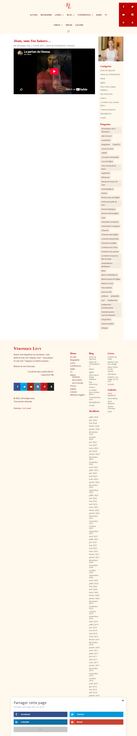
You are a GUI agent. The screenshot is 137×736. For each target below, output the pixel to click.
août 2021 (93, 536)
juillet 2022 (93, 495)
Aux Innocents (106, 94)
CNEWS (104, 153)
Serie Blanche (111, 402)
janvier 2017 (94, 665)
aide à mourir (106, 136)
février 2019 (94, 639)
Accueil (34, 15)
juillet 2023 (93, 470)
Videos (73, 375)
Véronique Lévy (23, 45)
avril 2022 (93, 504)
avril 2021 (93, 548)
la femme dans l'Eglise (109, 234)
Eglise (102, 82)
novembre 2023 (93, 463)
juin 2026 (93, 420)
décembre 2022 (93, 486)
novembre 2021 (93, 522)
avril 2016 (93, 692)
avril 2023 (93, 476)
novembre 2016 (93, 674)
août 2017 (93, 650)
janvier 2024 (94, 454)
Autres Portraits (111, 407)
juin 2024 (93, 451)
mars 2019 (93, 636)
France (103, 98)
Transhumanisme (107, 109)
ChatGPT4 (116, 144)
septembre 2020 (93, 576)
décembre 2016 (93, 669)
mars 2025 (93, 448)
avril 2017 (93, 659)
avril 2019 (93, 633)
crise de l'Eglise (107, 161)
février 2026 (94, 426)
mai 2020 (93, 586)
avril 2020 (93, 589)
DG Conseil (27, 408)
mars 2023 (93, 479)
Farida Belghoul (107, 189)
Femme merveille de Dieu (109, 203)
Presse (69, 25)
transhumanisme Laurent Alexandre (108, 313)
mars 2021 (93, 551)
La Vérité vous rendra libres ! (94, 392)
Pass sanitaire (106, 288)
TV (106, 15)
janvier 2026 (94, 429)
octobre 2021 (92, 527)
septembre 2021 (93, 532)
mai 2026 (93, 423)
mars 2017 (93, 662)
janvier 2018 (94, 647)
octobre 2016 (92, 679)
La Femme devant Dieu (110, 239)
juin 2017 (93, 656)
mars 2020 (93, 592)
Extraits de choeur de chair (109, 183)
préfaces (104, 296)
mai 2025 (93, 445)
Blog (69, 15)
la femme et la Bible (108, 243)
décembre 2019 (93, 602)
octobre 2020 (92, 571)
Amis (110, 411)
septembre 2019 (93, 617)
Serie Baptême (112, 394)
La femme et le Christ (109, 247)
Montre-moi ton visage (113, 363)
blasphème (105, 144)
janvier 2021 (94, 557)
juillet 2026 (93, 417)
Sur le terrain (77, 383)
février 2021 (94, 554)
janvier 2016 (94, 695)
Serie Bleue (112, 398)
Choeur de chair (112, 358)
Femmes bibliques (108, 209)
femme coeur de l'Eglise (110, 197)
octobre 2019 (92, 612)
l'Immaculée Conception (110, 226)
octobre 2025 (92, 438)
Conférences (84, 15)
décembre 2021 (93, 517)
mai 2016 (93, 689)
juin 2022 (93, 498)
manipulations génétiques (106, 265)
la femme (105, 230)
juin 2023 (93, 473)
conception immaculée (110, 157)
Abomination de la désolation (108, 130)
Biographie (46, 15)
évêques (104, 328)
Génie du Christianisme (56, 45)
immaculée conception (110, 222)
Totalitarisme (112, 300)
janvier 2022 (94, 513)
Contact (73, 392)
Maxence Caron (107, 283)
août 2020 (93, 580)
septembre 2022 (93, 491)
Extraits (111, 384)
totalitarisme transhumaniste (107, 306)
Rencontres (77, 380)
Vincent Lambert (107, 324)
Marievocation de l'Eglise (110, 279)
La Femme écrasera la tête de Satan (109, 257)
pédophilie (115, 296)
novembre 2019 (93, 607)
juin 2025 (93, 442)
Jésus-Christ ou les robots (113, 369)
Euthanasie (105, 177)
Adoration (112, 374)
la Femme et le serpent (110, 252)
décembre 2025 (93, 433)
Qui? (103, 300)
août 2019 (93, 621)
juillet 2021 (93, 539)
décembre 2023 (93, 458)
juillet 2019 (93, 624)
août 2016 (93, 683)
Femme (104, 193)
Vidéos (57, 25)
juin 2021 (93, 542)
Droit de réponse (107, 70)
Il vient (103, 117)
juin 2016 (93, 686)
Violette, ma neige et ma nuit (113, 379)
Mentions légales (77, 395)
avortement (105, 140)
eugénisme (105, 173)
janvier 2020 (94, 598)
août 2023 (93, 467)
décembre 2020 (93, 561)
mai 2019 (93, 630)
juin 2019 (93, 627)
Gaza (103, 218)
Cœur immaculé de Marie (108, 167)
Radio (99, 15)
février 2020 (94, 595)
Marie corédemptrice (109, 275)
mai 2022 (93, 501)
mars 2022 (93, 507)
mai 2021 (93, 545)
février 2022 (94, 510)
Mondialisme (105, 113)
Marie (102, 78)
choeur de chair (107, 149)
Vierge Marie (106, 319)
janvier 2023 (94, 482)
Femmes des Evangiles (109, 213)
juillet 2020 (93, 583)
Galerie (79, 25)
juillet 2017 (93, 653)
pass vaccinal (106, 292)
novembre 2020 (93, 566)
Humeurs (71, 45)
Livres (58, 15)
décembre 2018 (93, 643)
